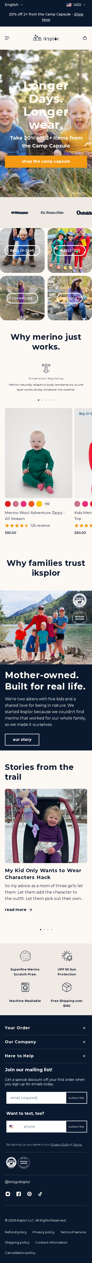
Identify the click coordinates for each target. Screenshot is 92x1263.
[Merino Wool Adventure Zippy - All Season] (38, 453)
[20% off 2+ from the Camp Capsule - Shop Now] (46, 17)
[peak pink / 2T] (85, 504)
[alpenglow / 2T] (77, 504)
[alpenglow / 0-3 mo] (16, 504)
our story (22, 739)
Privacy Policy (60, 1144)
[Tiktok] (40, 1194)
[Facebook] (18, 1194)
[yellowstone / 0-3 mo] (39, 504)
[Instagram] (7, 1194)
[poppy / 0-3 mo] (31, 504)
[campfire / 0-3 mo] (8, 504)
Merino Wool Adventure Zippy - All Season (35, 516)
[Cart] (84, 38)
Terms (77, 1144)
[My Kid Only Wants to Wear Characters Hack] (46, 853)
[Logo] (46, 38)
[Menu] (8, 38)
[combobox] (14, 1126)
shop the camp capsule (46, 161)
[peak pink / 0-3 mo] (23, 504)
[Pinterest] (29, 1194)
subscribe (76, 1098)
